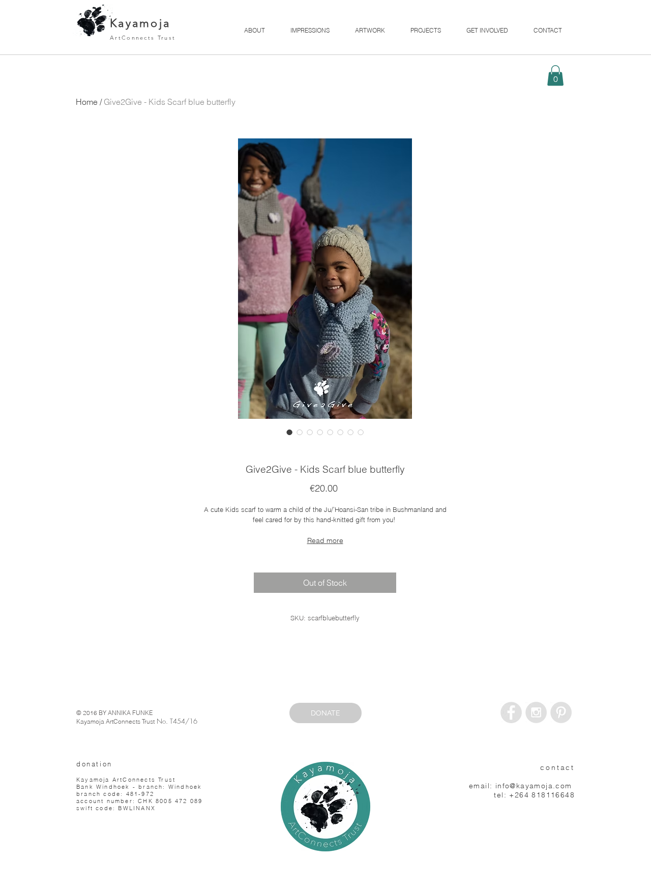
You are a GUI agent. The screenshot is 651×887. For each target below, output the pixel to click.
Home (87, 102)
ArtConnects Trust (142, 37)
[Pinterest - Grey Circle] (561, 712)
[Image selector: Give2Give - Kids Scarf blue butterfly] (289, 432)
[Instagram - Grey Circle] (536, 712)
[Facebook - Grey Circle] (511, 712)
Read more (325, 540)
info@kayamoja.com (533, 785)
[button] (555, 75)
